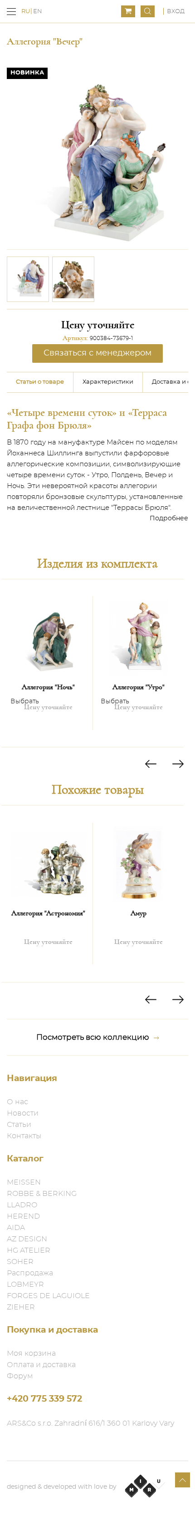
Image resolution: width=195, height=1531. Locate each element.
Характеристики (108, 382)
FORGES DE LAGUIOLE (48, 1295)
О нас (17, 1102)
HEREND (23, 1216)
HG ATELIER (28, 1250)
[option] (28, 279)
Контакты (24, 1136)
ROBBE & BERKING (42, 1193)
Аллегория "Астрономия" (48, 913)
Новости (23, 1113)
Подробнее (169, 518)
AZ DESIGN (27, 1239)
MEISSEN (24, 1182)
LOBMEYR (25, 1284)
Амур (138, 913)
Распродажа (30, 1273)
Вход (176, 12)
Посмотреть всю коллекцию (92, 1037)
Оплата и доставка (41, 1364)
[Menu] (11, 11)
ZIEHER (21, 1307)
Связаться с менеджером (97, 353)
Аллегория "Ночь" (48, 687)
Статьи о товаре (40, 382)
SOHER (20, 1261)
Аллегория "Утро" (138, 687)
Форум (20, 1376)
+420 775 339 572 (44, 1399)
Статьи (19, 1124)
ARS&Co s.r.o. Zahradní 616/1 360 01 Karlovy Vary (90, 1423)
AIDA (16, 1227)
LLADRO (22, 1205)
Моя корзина (31, 1353)
